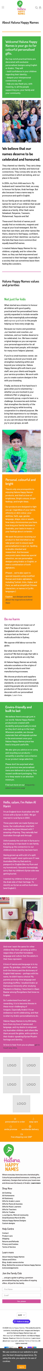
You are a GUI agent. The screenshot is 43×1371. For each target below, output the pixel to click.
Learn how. (17, 695)
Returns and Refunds (10, 1241)
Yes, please (21, 1301)
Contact (5, 1233)
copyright (9, 1335)
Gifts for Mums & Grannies (12, 1204)
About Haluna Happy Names (13, 1257)
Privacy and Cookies (10, 1244)
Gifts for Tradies (8, 1212)
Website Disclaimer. (23, 1338)
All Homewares (8, 1195)
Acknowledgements (10, 1268)
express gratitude (16, 320)
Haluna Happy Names (16, 1328)
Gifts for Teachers (9, 1209)
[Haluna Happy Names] (21, 8)
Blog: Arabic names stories (13, 1262)
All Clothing (6, 1193)
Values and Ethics (9, 1259)
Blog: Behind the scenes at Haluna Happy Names (21, 1265)
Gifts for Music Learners (11, 1206)
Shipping (5, 1238)
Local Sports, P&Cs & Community (15, 1215)
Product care (7, 1236)
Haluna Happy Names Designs (14, 1220)
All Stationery (7, 1198)
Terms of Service (9, 1247)
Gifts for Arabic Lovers (11, 1201)
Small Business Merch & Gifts (13, 1218)
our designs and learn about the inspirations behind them (19, 599)
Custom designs (8, 1223)
